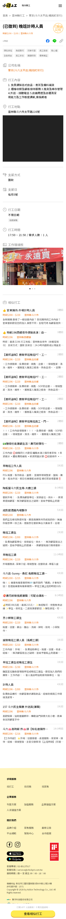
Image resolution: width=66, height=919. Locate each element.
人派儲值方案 (14, 810)
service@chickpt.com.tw (29, 869)
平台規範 (11, 833)
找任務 (27, 786)
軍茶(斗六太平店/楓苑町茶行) (45, 15)
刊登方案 (11, 804)
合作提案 (46, 833)
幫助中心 (29, 833)
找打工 (10, 786)
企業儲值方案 (48, 804)
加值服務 (29, 804)
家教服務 (29, 827)
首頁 (5, 15)
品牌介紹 (11, 827)
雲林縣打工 (18, 15)
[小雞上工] (10, 5)
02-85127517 (23, 866)
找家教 (45, 786)
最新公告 (46, 827)
